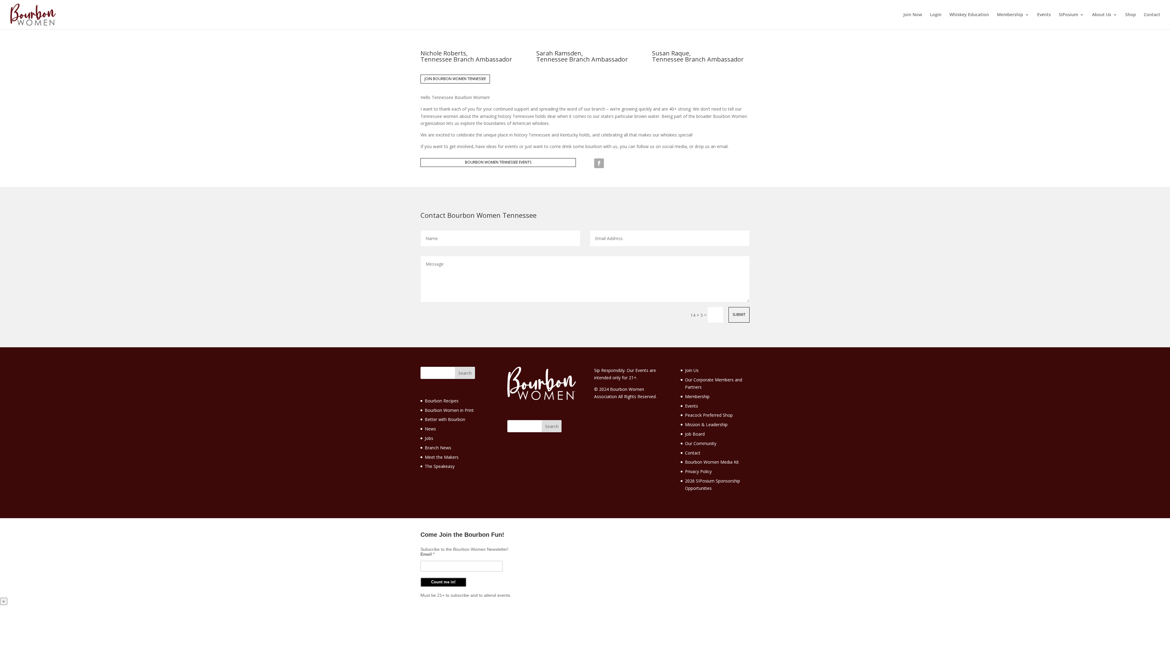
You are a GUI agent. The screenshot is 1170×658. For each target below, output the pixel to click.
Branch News (438, 448)
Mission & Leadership (706, 424)
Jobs (429, 438)
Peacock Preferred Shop (709, 415)
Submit (739, 314)
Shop (1130, 14)
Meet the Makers (442, 457)
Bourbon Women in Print (449, 410)
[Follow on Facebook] (599, 163)
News (430, 429)
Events (1044, 14)
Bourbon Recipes (442, 401)
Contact (1152, 14)
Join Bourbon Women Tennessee (455, 78)
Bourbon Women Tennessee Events (498, 162)
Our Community (700, 443)
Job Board (695, 434)
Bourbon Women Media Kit (712, 462)
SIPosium (1068, 14)
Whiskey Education (969, 14)
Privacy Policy (698, 471)
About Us (1101, 14)
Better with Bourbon (445, 419)
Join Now (912, 14)
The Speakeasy (440, 466)
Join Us (692, 370)
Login (935, 14)
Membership (1010, 14)
